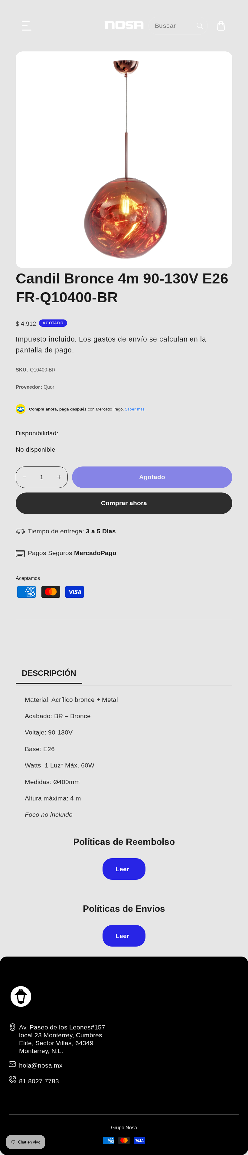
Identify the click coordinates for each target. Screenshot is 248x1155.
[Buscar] (200, 25)
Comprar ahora (124, 502)
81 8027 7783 (39, 1081)
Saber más (135, 409)
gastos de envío (120, 339)
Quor (49, 387)
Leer (122, 868)
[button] (27, 26)
